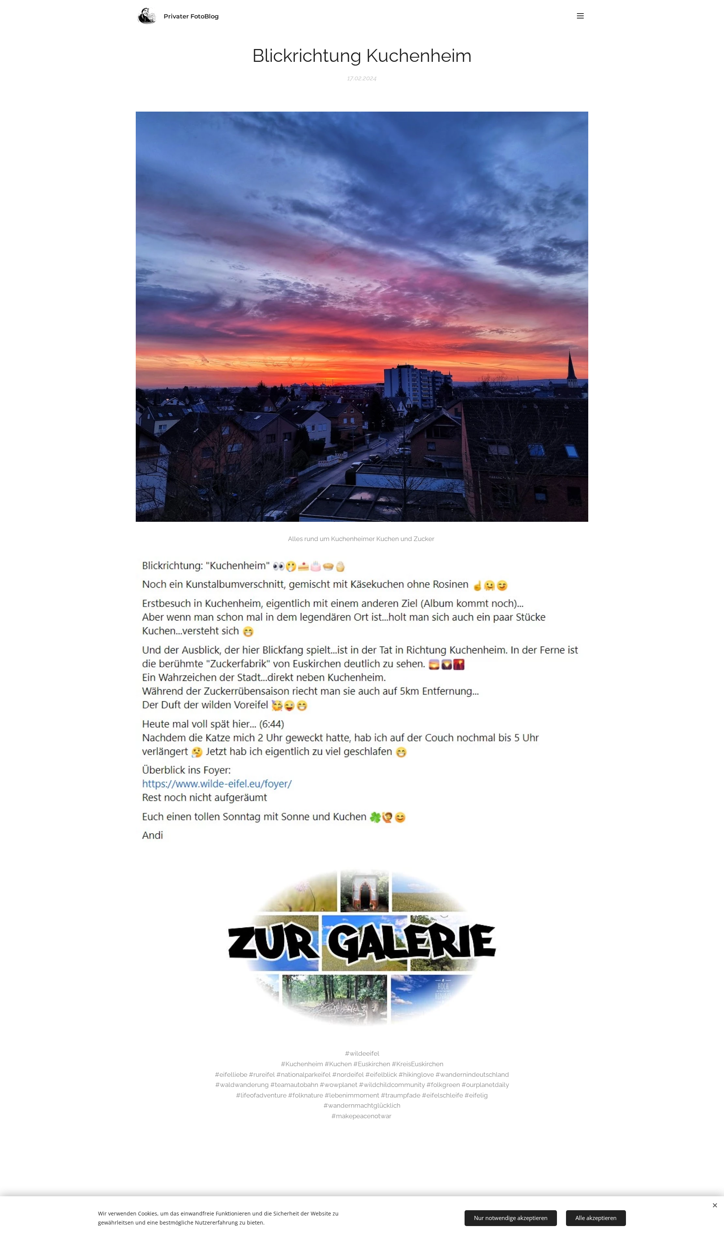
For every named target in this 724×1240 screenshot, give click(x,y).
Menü (582, 15)
